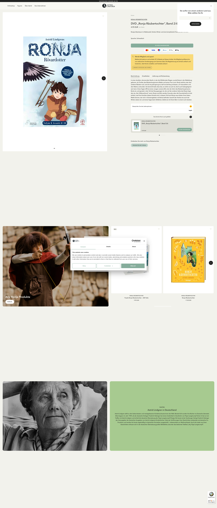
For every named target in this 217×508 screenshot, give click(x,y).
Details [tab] (108, 246)
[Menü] (214, 492)
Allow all (132, 265)
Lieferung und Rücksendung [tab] (160, 76)
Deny (84, 265)
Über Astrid (28, 6)
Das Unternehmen (40, 6)
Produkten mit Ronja (139, 145)
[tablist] (162, 76)
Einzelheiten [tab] (146, 76)
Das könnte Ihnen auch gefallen (162, 116)
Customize (107, 265)
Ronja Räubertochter (139, 19)
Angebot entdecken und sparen (142, 67)
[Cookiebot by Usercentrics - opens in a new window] (133, 241)
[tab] (54, 148)
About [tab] (134, 246)
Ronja (9, 301)
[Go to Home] (108, 6)
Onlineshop (11, 6)
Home (132, 15)
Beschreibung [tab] (135, 76)
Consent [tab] (83, 247)
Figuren (19, 6)
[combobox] (195, 18)
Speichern (195, 24)
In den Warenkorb (162, 45)
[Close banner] (144, 241)
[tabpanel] (162, 89)
